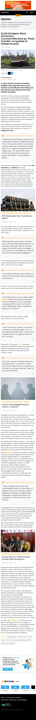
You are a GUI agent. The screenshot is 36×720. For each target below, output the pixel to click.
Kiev (8, 640)
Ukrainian (9, 453)
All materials (3, 79)
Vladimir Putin (22, 636)
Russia (4, 299)
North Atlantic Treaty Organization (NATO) (21, 640)
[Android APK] (6, 705)
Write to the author (12, 79)
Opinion (3, 636)
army (20, 344)
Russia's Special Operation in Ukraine (15, 213)
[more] (33, 160)
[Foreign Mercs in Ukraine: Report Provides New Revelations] (18, 541)
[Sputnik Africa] (5, 13)
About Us (3, 697)
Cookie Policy (4, 700)
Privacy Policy (13, 700)
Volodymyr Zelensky (12, 636)
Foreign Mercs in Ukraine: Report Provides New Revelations (16, 558)
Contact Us (18, 697)
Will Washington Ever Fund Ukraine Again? (17, 217)
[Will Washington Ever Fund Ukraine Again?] (18, 200)
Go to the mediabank (18, 70)
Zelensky (15, 620)
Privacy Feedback (22, 700)
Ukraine (30, 636)
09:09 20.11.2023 (5, 47)
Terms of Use (10, 697)
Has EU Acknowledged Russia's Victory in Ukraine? (15, 405)
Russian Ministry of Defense (8, 643)
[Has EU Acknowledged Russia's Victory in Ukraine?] (18, 388)
